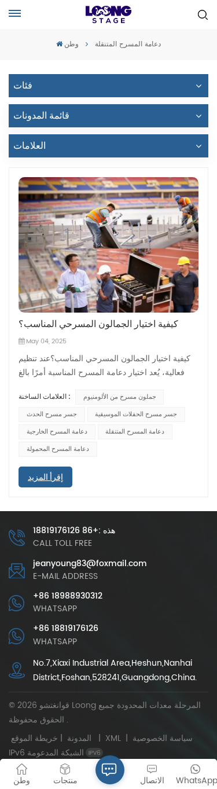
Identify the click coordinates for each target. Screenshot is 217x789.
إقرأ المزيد (45, 477)
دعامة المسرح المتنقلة (134, 432)
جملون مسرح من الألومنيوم (119, 397)
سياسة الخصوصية (163, 738)
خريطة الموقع (53, 738)
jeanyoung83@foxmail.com (90, 563)
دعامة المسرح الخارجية (57, 432)
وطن (71, 44)
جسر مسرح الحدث (52, 414)
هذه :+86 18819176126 (74, 530)
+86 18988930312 (67, 595)
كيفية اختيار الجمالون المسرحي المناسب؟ (98, 323)
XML (113, 738)
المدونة (79, 738)
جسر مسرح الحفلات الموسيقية (136, 414)
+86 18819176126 (65, 628)
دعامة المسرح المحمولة (58, 449)
